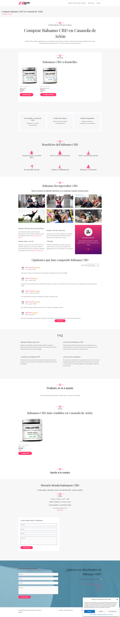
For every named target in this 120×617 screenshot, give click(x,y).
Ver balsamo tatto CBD (48, 94)
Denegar (101, 611)
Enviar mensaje (26, 547)
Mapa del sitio (98, 589)
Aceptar (89, 611)
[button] (117, 599)
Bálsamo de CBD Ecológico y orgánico (77, 3)
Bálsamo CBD (28, 278)
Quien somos (91, 3)
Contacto (98, 3)
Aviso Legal (110, 614)
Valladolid (4, 14)
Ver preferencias (112, 611)
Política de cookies (93, 614)
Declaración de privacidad (103, 614)
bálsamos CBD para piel (37, 250)
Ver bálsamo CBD (26, 94)
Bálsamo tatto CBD (29, 267)
